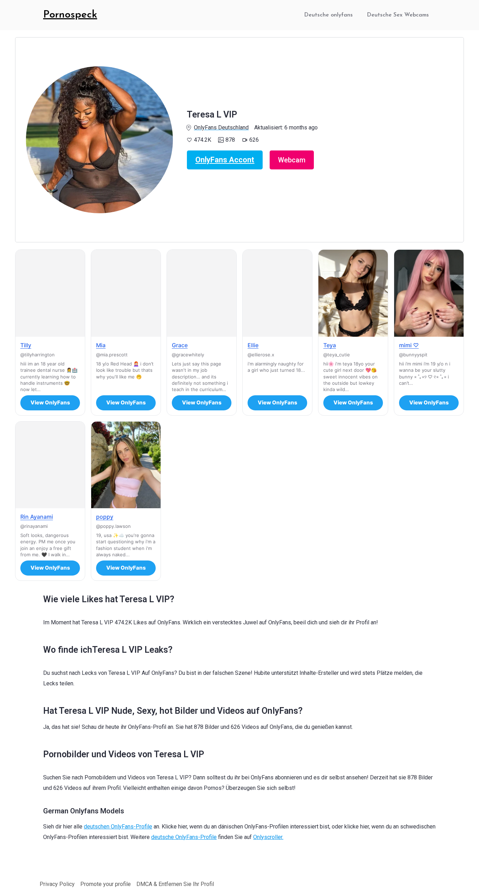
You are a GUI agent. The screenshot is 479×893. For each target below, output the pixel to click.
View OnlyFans (50, 402)
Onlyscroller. (268, 837)
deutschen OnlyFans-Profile (118, 826)
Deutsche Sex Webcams (398, 15)
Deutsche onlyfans (328, 15)
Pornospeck (70, 14)
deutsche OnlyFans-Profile (184, 837)
